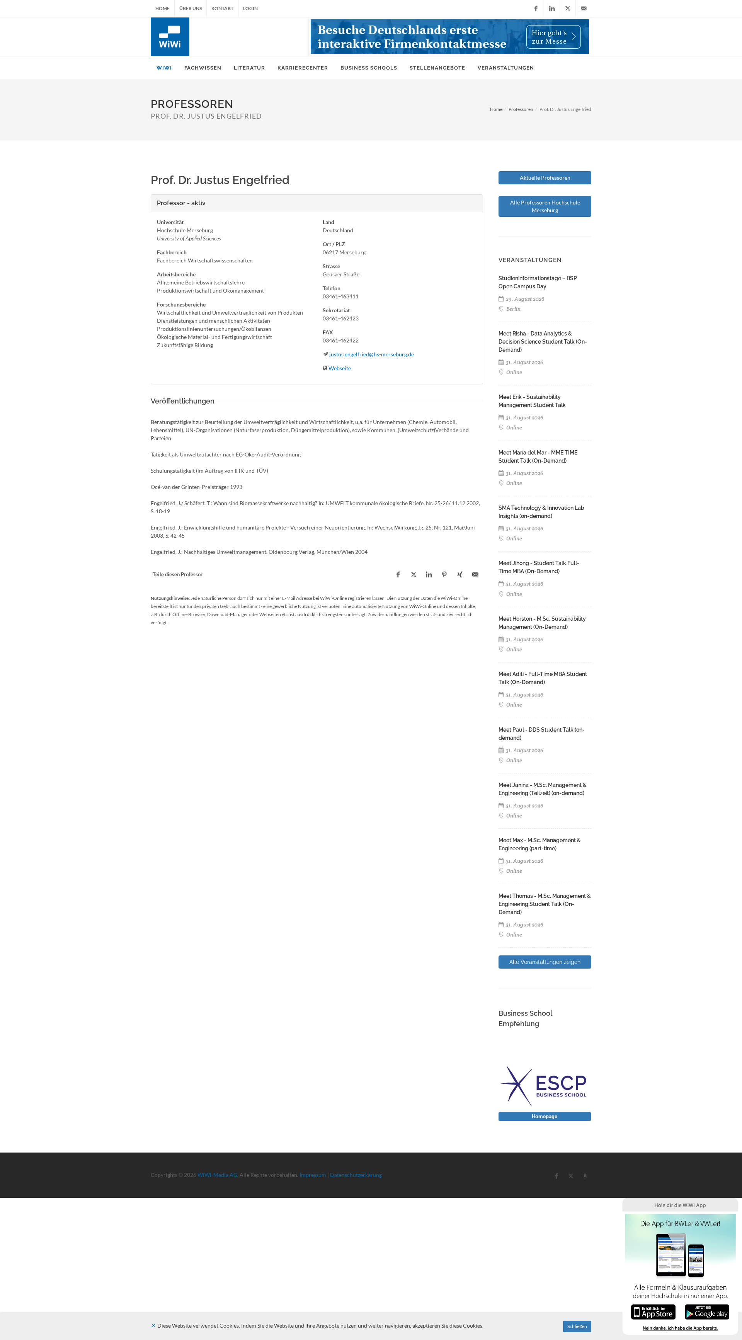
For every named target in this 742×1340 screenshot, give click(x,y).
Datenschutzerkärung (356, 1174)
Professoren (521, 109)
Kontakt (222, 8)
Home (162, 8)
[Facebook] (536, 8)
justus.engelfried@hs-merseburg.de (371, 354)
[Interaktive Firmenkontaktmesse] (450, 36)
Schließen (577, 1326)
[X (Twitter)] (567, 8)
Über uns (190, 8)
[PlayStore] (707, 1311)
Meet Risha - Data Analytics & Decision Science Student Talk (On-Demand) (543, 341)
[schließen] (153, 1325)
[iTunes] (653, 1311)
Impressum (313, 1174)
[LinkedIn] (552, 8)
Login (250, 8)
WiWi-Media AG (217, 1174)
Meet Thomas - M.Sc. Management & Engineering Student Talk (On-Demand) (545, 904)
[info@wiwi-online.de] (583, 8)
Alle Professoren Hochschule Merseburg (545, 206)
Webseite (339, 368)
